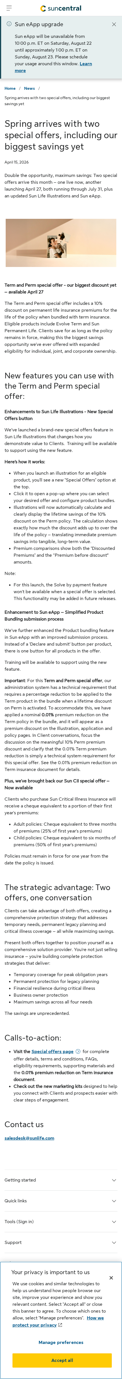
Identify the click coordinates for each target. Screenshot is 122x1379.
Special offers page (52, 1051)
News (29, 88)
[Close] (114, 24)
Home (10, 88)
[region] (61, 1320)
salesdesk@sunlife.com (29, 1138)
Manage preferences (61, 1342)
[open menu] (9, 8)
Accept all (62, 1360)
